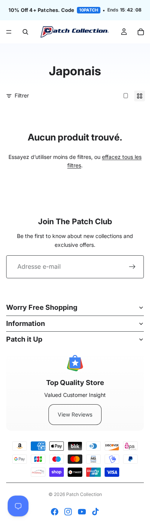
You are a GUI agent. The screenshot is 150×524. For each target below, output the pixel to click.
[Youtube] (82, 511)
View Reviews (75, 414)
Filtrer (22, 95)
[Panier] (140, 31)
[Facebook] (54, 511)
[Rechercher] (25, 31)
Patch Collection (84, 494)
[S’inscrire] (132, 267)
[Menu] (9, 32)
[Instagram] (68, 511)
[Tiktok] (95, 511)
